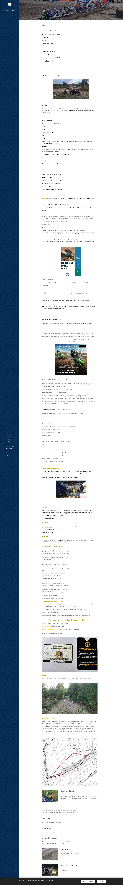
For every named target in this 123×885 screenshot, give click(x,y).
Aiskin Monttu (64, 64)
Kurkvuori (87, 64)
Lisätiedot (44, 40)
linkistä (47, 61)
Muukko (79, 64)
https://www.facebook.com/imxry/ (50, 629)
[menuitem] (9, 434)
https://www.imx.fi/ (46, 626)
